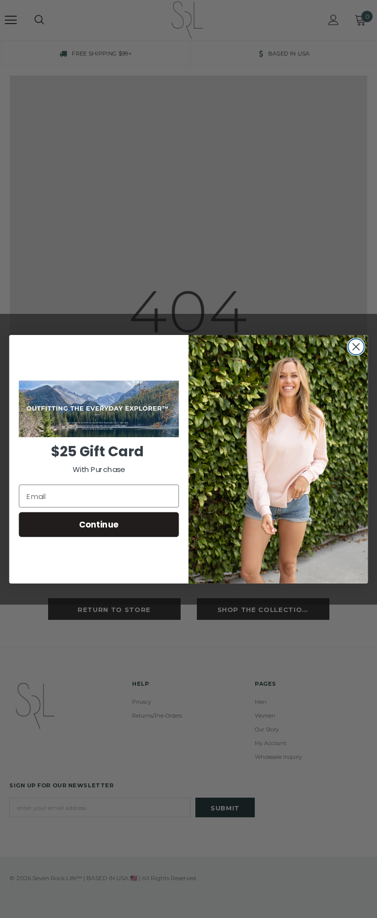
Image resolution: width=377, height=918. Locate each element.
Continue (99, 524)
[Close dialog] (356, 346)
